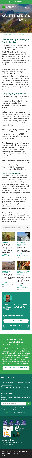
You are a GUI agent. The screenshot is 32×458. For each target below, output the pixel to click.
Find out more (14, 453)
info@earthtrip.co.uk (14, 316)
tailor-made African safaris (11, 206)
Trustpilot (27, 387)
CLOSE (4, 455)
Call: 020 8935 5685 (16, 2)
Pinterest (25, 387)
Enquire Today (16, 321)
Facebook (22, 387)
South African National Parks (15, 190)
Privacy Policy (8, 412)
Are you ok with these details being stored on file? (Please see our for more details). (16, 410)
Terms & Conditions (8, 442)
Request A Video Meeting (16, 326)
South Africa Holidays (17, 34)
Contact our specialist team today (16, 216)
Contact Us (7, 387)
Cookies (20, 442)
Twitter (19, 387)
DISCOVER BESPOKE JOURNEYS (16, 368)
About (5, 34)
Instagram (17, 387)
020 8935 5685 (8, 382)
